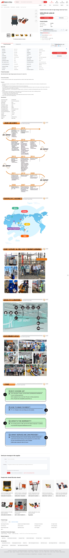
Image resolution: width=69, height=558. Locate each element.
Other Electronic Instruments (12, 538)
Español (14, 551)
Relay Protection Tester (4, 527)
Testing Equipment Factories (16, 542)
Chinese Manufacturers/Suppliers (22, 550)
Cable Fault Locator (21, 527)
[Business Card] (66, 48)
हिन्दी (48, 551)
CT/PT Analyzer (36, 527)
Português (17, 551)
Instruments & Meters (7, 7)
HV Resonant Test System (38, 523)
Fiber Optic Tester (39, 538)
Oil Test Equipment (54, 525)
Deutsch (33, 551)
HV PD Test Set (3, 525)
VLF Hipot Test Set (54, 523)
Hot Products (10, 550)
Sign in (67, 2)
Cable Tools (3, 538)
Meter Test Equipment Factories (34, 542)
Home (2, 7)
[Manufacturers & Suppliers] (6, 2)
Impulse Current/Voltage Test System (23, 523)
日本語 (45, 551)
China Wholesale (30, 550)
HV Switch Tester (54, 527)
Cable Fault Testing (62, 542)
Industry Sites (41, 550)
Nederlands (36, 551)
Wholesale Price (36, 550)
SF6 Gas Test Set (20, 525)
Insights (60, 550)
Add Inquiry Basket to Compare (19, 39)
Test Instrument (13, 7)
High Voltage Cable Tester (53, 542)
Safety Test (25, 542)
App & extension (55, 5)
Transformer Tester (37, 525)
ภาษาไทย (51, 551)
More (2, 547)
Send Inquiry (46, 17)
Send (8, 472)
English (11, 551)
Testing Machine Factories (6, 542)
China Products (15, 550)
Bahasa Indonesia (62, 551)
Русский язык (25, 551)
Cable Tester (17, 7)
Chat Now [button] (62, 17)
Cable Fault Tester (13, 545)
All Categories (4, 5)
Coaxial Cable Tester (23, 7)
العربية (40, 551)
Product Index (52, 550)
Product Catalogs (15, 521)
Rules (67, 5)
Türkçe (54, 551)
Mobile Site (56, 550)
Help (50, 5)
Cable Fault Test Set (5, 545)
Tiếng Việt (57, 551)
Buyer (45, 5)
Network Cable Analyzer (30, 538)
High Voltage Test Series (5, 523)
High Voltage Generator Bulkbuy (23, 545)
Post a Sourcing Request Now (29, 472)
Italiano (29, 551)
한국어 (43, 551)
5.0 (55, 45)
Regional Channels (46, 550)
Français (21, 551)
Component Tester (21, 538)
